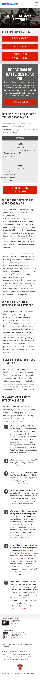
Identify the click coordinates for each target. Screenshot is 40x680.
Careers (13, 654)
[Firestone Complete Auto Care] (10, 3)
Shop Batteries (20, 102)
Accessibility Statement (24, 654)
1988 (21, 644)
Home (3, 644)
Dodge (9, 644)
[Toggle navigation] (36, 3)
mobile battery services (19, 609)
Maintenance (28, 644)
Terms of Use (13, 651)
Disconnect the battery (19, 558)
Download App (15, 637)
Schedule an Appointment (20, 56)
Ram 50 (15, 644)
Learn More (14, 623)
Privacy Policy (23, 651)
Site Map (4, 651)
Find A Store (20, 38)
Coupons (20, 46)
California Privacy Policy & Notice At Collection (15, 659)
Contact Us (5, 654)
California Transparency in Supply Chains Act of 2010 (16, 657)
